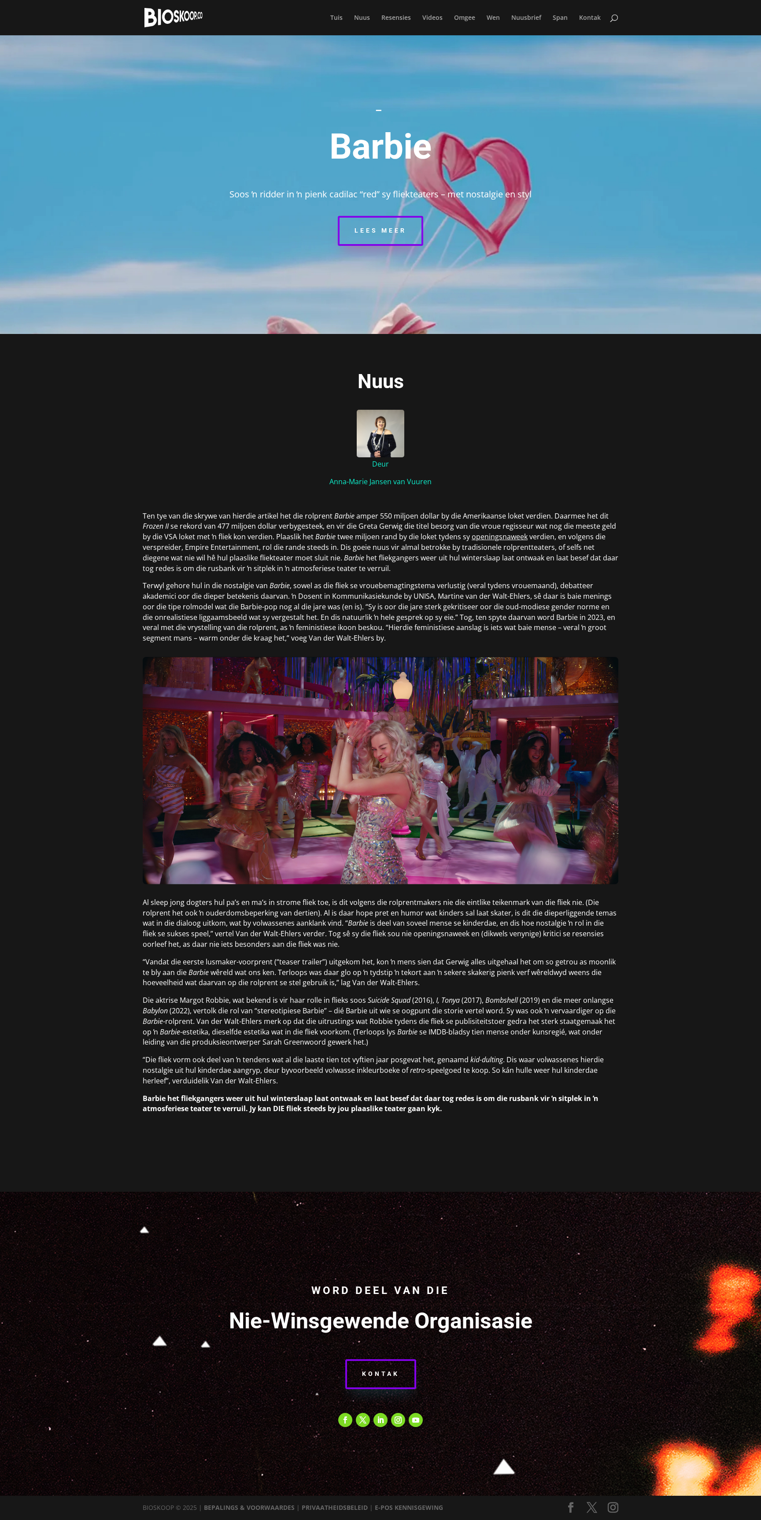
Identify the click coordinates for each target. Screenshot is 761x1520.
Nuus (362, 18)
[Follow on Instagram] (398, 1420)
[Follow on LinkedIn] (380, 1420)
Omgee (464, 18)
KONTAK (380, 1373)
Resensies (396, 18)
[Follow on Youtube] (416, 1420)
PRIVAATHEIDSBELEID (335, 1507)
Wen (493, 18)
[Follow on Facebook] (345, 1420)
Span (560, 18)
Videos (432, 18)
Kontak (590, 18)
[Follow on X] (363, 1420)
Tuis (336, 18)
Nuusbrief (526, 18)
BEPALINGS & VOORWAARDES (249, 1507)
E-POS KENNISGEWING (409, 1507)
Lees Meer (380, 230)
